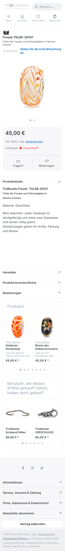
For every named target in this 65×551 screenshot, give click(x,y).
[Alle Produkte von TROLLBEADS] (6, 32)
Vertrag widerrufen (32, 524)
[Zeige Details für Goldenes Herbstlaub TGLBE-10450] (18, 327)
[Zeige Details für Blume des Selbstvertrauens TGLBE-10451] (47, 327)
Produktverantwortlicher (19, 282)
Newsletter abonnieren (18, 513)
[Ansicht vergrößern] (32, 87)
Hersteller (9, 272)
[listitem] (32, 87)
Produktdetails (13, 181)
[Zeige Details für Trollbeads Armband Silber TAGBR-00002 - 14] (18, 413)
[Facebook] (23, 468)
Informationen (12, 482)
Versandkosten (34, 141)
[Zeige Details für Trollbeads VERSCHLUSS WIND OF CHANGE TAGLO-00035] (47, 413)
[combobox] (47, 6)
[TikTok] (42, 468)
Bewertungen (12, 293)
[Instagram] (32, 468)
